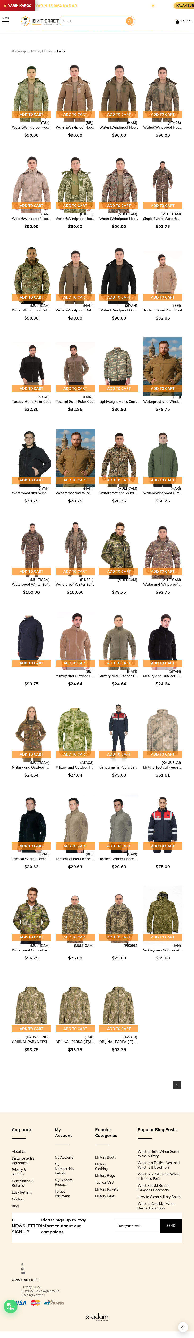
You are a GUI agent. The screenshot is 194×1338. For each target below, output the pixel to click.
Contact (18, 1199)
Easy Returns (22, 1192)
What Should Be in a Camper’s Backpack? (153, 1187)
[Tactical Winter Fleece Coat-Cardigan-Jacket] (31, 824)
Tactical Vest (104, 1182)
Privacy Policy (30, 1287)
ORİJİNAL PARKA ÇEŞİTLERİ (31, 1041)
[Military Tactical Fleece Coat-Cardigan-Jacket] (162, 732)
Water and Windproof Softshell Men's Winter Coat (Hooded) (162, 584)
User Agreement (33, 1295)
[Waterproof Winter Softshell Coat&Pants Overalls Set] (31, 549)
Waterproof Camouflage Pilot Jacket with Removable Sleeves (31, 950)
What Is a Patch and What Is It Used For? (158, 1176)
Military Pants (105, 1196)
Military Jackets (106, 1189)
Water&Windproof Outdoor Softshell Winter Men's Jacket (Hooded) (31, 310)
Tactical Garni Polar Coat (162, 310)
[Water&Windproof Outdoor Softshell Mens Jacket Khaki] (162, 458)
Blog (15, 1206)
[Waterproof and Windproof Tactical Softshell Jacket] (162, 366)
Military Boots (105, 1157)
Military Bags (105, 1175)
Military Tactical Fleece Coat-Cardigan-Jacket (162, 767)
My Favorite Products (64, 1182)
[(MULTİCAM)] (118, 584)
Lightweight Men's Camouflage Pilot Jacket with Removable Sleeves (118, 401)
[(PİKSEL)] (118, 950)
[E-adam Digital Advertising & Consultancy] (97, 1317)
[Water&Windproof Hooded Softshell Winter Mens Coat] (31, 92)
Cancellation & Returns (23, 1183)
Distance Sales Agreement (23, 1160)
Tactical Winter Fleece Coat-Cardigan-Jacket (31, 859)
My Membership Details (64, 1168)
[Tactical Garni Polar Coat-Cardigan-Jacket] (162, 275)
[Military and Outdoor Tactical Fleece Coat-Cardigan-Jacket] (75, 641)
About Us (19, 1151)
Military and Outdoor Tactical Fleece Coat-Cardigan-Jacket (75, 676)
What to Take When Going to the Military (158, 1153)
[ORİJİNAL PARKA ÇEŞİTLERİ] (31, 1006)
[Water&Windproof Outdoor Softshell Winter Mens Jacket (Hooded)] (31, 275)
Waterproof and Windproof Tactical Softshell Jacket (162, 401)
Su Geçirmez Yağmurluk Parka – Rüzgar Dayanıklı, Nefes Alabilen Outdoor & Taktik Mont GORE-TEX (162, 950)
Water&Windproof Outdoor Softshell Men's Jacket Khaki (162, 493)
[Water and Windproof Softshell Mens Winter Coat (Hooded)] (162, 549)
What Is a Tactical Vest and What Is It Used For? (159, 1165)
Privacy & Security (19, 1171)
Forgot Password (62, 1193)
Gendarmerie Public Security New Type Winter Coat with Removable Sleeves (118, 767)
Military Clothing (101, 1166)
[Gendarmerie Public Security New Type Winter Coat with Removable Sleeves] (118, 732)
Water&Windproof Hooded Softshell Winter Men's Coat (31, 127)
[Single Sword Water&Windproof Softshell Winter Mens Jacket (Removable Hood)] (162, 184)
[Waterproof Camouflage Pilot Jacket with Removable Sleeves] (31, 915)
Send (171, 1225)
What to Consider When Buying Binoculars (156, 1205)
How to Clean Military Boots (159, 1197)
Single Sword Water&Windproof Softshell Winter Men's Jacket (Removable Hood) (162, 218)
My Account (64, 1157)
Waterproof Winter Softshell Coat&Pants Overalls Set (31, 584)
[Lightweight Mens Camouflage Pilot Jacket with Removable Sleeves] (118, 366)
